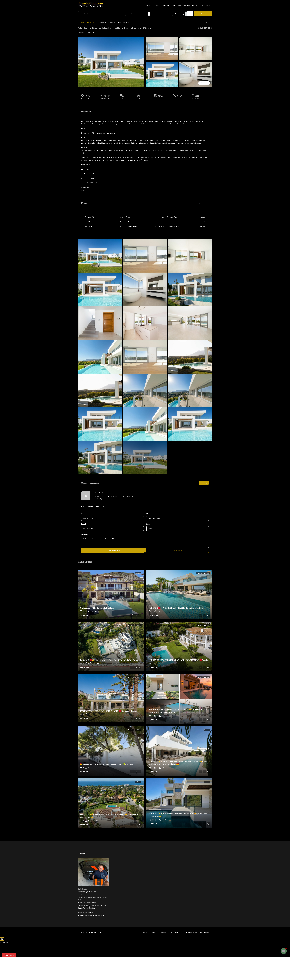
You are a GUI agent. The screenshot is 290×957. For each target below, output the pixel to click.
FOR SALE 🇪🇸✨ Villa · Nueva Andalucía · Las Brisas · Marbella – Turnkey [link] (109, 660)
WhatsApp (129, 496)
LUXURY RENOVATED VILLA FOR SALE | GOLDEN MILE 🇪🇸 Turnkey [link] (179, 660)
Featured (91, 32)
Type (177, 14)
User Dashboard (205, 5)
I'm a (148, 524)
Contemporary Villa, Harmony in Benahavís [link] (97, 607)
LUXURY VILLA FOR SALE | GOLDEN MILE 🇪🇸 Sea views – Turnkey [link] (109, 711)
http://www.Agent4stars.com (87, 902)
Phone (148, 513)
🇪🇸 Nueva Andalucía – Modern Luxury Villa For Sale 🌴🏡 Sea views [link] (107, 764)
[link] (111, 594)
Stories (157, 5)
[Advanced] (183, 13)
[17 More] (195, 74)
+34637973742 (100, 496)
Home (82, 22)
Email (83, 524)
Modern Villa (91, 22)
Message (84, 534)
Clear (190, 14)
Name (83, 513)
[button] (202, 22)
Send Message (177, 550)
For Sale (82, 32)
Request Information (113, 550)
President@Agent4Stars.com (87, 892)
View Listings (204, 483)
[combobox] (177, 528)
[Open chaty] (284, 951)
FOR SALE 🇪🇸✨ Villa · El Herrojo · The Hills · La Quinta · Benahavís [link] (176, 607)
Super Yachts (177, 5)
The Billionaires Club (190, 5)
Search (203, 14)
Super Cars (166, 5)
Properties (149, 5)
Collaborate (92, 908)
